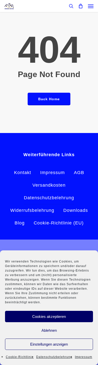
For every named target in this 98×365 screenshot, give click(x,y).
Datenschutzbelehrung (54, 357)
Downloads (75, 210)
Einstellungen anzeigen (49, 344)
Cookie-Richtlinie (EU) (59, 222)
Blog (20, 222)
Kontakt (22, 172)
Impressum (83, 357)
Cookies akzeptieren (49, 316)
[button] (90, 6)
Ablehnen (49, 330)
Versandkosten (49, 185)
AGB (79, 172)
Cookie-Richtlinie (20, 357)
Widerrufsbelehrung (32, 210)
